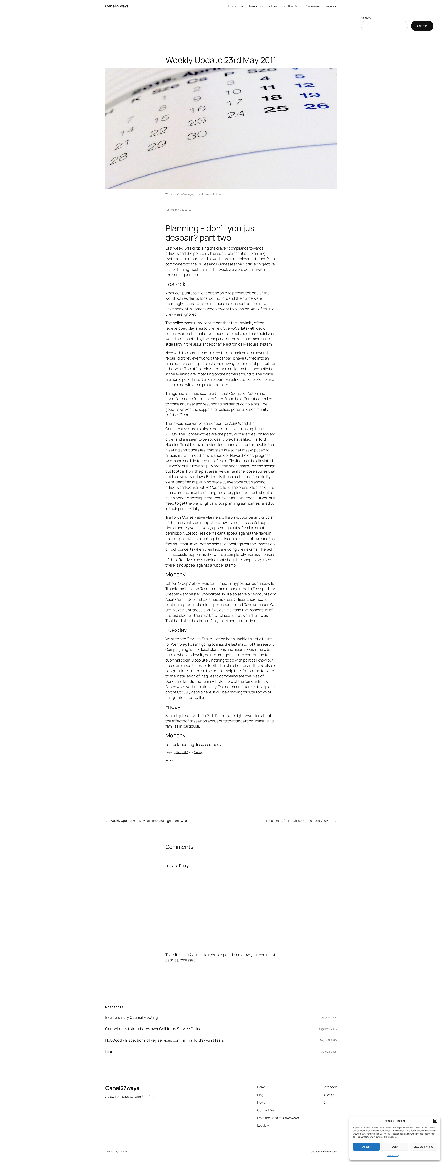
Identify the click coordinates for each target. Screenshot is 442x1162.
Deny (395, 1146)
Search (366, 18)
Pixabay (198, 752)
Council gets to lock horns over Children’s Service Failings (154, 1029)
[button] (435, 1121)
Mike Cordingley (185, 194)
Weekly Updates (212, 194)
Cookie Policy (393, 1155)
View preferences (423, 1146)
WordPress (331, 1151)
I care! (110, 1052)
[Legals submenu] (336, 6)
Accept (366, 1146)
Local (200, 194)
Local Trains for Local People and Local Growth (299, 821)
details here (201, 692)
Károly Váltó (182, 752)
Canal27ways (117, 6)
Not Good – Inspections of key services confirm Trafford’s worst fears (164, 1040)
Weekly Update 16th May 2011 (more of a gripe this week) (150, 821)
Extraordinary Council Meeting (131, 1017)
